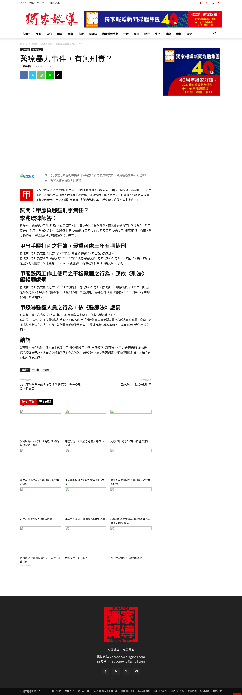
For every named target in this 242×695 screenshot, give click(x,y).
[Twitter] (213, 2)
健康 (168, 34)
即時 (38, 34)
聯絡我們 (217, 691)
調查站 (93, 34)
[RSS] (206, 2)
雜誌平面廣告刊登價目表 (104, 691)
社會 (126, 34)
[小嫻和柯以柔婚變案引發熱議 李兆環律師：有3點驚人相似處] (131, 501)
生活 (157, 34)
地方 (147, 34)
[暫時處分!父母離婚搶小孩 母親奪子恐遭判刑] (40, 540)
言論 (81, 34)
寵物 (179, 34)
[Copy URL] (58, 75)
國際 (70, 34)
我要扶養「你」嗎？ (76, 557)
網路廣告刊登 (128, 691)
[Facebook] (200, 2)
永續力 (27, 34)
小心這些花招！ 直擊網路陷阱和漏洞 (85, 519)
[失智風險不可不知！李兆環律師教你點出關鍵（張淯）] (40, 424)
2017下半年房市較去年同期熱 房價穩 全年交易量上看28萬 (50, 386)
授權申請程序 (160, 691)
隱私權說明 (144, 691)
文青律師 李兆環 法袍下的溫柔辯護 (129, 441)
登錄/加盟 (55, 2)
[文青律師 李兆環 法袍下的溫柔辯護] (131, 424)
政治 (49, 34)
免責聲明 (192, 691)
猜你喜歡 (28, 402)
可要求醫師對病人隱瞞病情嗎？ (37, 519)
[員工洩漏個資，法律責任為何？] (131, 540)
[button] (216, 34)
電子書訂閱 (83, 691)
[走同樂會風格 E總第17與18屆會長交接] (85, 463)
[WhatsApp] (41, 75)
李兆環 (46, 369)
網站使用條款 (177, 691)
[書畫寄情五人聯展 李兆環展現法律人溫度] (85, 424)
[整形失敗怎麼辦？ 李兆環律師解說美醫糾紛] (131, 463)
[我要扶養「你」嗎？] (85, 540)
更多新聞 (45, 402)
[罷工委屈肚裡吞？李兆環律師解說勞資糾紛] (40, 463)
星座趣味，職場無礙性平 (136, 384)
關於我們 (56, 691)
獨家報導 (27, 66)
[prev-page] (22, 567)
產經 (136, 34)
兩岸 (59, 34)
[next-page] (28, 567)
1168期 (35, 369)
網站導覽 (204, 691)
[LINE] (50, 75)
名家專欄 (32, 44)
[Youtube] (219, 2)
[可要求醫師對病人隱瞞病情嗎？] (40, 501)
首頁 (22, 44)
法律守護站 (46, 44)
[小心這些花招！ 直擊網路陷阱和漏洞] (85, 501)
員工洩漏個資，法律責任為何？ (127, 557)
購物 (189, 34)
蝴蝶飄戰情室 (110, 34)
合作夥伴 (69, 691)
